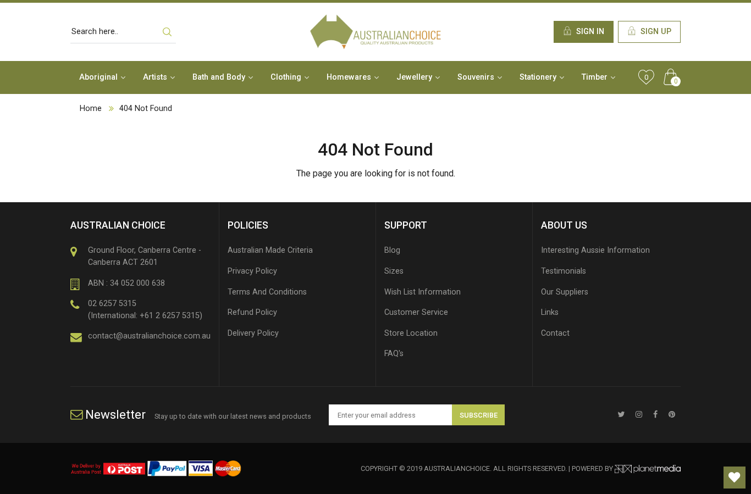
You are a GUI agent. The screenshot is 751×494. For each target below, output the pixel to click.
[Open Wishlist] (735, 478)
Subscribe (479, 415)
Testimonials (563, 271)
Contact (555, 333)
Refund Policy (252, 312)
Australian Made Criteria (270, 250)
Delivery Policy (253, 333)
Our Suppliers (564, 292)
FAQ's (394, 353)
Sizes (394, 271)
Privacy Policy (252, 271)
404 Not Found (145, 108)
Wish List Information (422, 292)
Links (550, 312)
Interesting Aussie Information (595, 250)
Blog (392, 250)
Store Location (411, 333)
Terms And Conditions (267, 292)
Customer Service (416, 312)
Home (91, 108)
